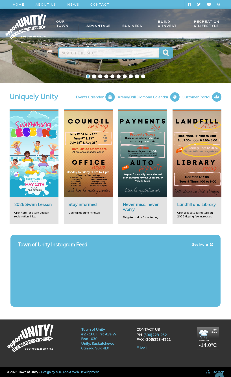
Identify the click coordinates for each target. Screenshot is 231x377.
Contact (99, 4)
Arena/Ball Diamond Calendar (143, 97)
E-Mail (142, 347)
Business (132, 26)
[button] (88, 76)
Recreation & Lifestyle (207, 23)
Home (19, 4)
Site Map (218, 372)
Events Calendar (90, 97)
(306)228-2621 (156, 334)
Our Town (62, 23)
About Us (46, 4)
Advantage (98, 26)
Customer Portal (196, 97)
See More (200, 244)
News (73, 4)
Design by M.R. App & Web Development (70, 372)
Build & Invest (167, 23)
